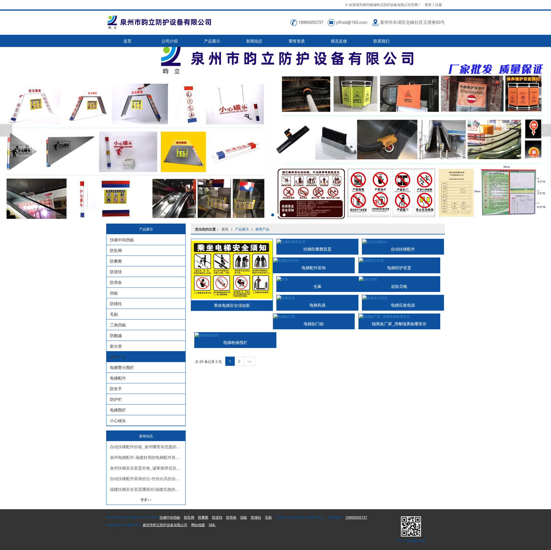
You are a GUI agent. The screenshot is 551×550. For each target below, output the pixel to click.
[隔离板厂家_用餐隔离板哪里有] (399, 316)
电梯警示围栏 (122, 367)
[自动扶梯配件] (403, 241)
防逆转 (116, 271)
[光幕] (317, 278)
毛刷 (114, 314)
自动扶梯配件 (403, 249)
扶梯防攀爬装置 (317, 249)
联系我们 (381, 41)
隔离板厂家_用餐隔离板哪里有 (399, 324)
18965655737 (356, 517)
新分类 (116, 346)
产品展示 (212, 41)
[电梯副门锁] (314, 316)
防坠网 (116, 250)
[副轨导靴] (399, 278)
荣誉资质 (297, 41)
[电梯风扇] (317, 297)
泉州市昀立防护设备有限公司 (165, 524)
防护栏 (116, 399)
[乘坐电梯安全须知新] (232, 269)
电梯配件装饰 (314, 268)
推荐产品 (262, 228)
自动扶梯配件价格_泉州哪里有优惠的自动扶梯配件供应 (147, 446)
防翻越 (116, 335)
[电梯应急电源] (403, 297)
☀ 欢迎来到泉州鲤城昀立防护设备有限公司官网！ (383, 4)
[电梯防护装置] (399, 260)
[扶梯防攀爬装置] (317, 241)
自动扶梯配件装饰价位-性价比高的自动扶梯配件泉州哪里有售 (147, 478)
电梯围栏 (118, 410)
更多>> (146, 499)
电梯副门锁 (314, 324)
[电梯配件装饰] (314, 260)
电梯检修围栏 (235, 342)
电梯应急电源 (403, 305)
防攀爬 (116, 261)
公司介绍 (170, 41)
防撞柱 (116, 303)
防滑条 (116, 282)
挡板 (114, 293)
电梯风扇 (317, 305)
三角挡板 (118, 325)
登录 (428, 4)
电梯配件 (118, 378)
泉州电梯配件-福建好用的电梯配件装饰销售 (147, 457)
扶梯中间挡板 (122, 240)
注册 (438, 4)
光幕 (317, 286)
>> (249, 361)
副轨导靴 (399, 286)
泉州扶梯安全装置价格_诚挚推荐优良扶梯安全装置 (147, 468)
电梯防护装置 (399, 268)
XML (212, 524)
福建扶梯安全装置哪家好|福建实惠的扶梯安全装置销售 (147, 489)
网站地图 (198, 524)
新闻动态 (254, 41)
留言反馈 (339, 41)
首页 (127, 41)
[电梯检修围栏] (235, 334)
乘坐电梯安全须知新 (232, 305)
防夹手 (116, 388)
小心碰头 (118, 420)
